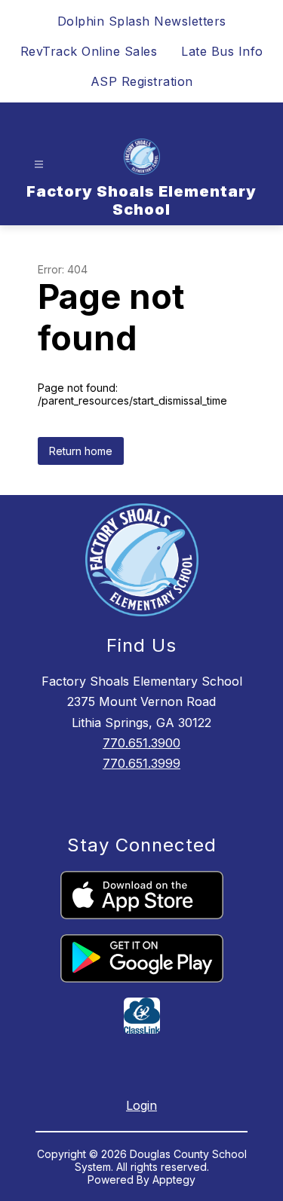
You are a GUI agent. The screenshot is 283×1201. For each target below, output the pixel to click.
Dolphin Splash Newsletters (141, 21)
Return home (80, 451)
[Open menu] (39, 164)
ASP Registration (142, 81)
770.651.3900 (141, 742)
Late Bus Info (222, 51)
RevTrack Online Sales (89, 51)
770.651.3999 (141, 763)
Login (141, 1105)
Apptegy (173, 1179)
